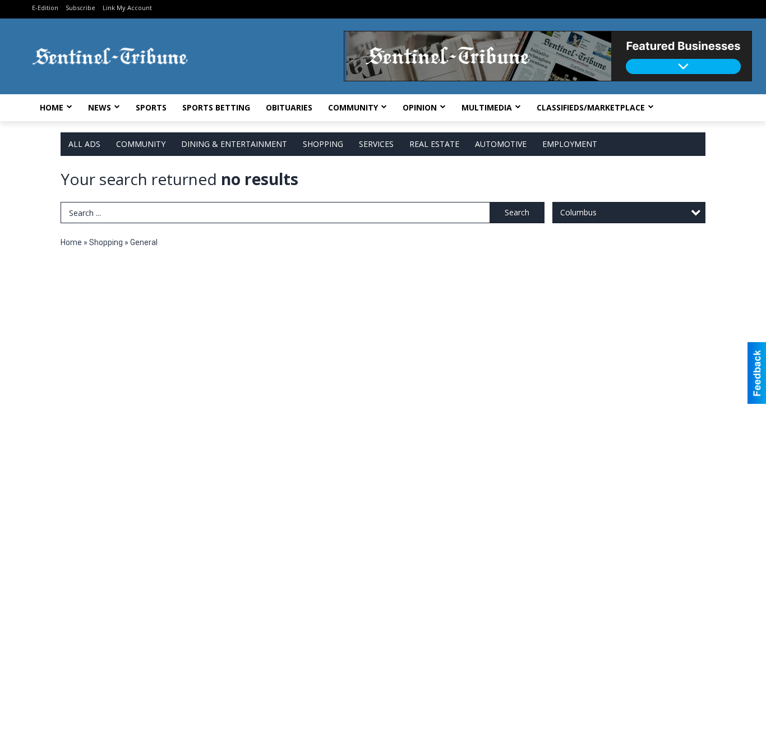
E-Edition (45, 7)
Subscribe (80, 7)
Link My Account (127, 7)
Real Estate (434, 144)
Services (376, 144)
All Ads (84, 144)
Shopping (323, 144)
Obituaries (289, 107)
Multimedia (487, 107)
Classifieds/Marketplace (591, 107)
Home (51, 107)
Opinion (420, 107)
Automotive (501, 144)
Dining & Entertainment (234, 144)
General (144, 242)
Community (353, 107)
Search (517, 212)
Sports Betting (216, 107)
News (99, 107)
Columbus (578, 212)
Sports (151, 107)
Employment (569, 144)
